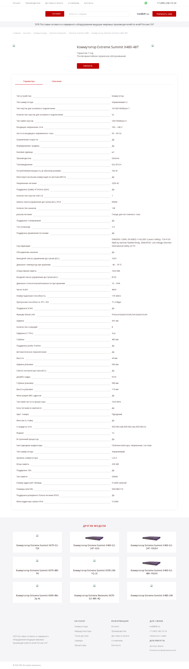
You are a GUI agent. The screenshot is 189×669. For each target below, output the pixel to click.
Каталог (17, 3)
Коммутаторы (40, 33)
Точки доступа (81, 636)
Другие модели (94, 525)
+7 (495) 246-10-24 (166, 3)
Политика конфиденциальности (163, 650)
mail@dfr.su (143, 13)
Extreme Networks (58, 33)
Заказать (88, 66)
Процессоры (80, 645)
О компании (73, 3)
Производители (32, 3)
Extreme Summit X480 (79, 33)
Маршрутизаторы (83, 631)
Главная (17, 33)
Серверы (79, 640)
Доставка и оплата (54, 3)
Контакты (88, 3)
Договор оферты (157, 646)
